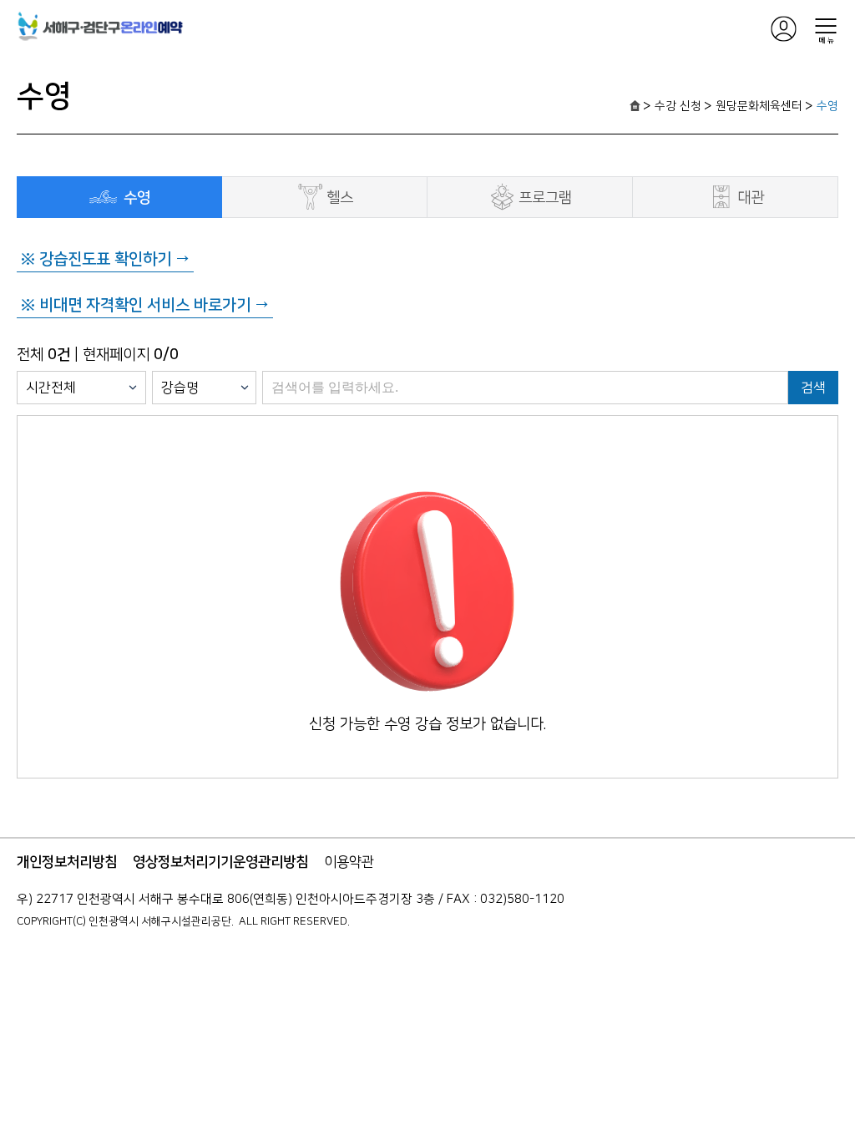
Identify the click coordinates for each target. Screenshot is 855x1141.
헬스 (339, 198)
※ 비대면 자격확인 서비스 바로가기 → (145, 305)
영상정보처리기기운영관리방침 (220, 862)
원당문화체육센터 (759, 106)
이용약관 (349, 862)
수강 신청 (678, 106)
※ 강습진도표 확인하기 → (105, 259)
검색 (813, 387)
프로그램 (545, 198)
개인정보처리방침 (67, 862)
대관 (750, 198)
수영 (827, 106)
